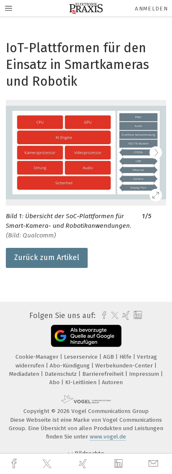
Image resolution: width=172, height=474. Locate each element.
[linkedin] (119, 464)
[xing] (84, 464)
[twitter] (48, 464)
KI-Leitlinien (81, 382)
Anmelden (151, 8)
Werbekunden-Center (124, 365)
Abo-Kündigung (70, 365)
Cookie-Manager (37, 356)
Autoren (112, 382)
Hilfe (126, 356)
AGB (109, 356)
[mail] (154, 463)
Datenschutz (61, 373)
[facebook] (15, 463)
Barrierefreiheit (103, 373)
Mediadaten (25, 373)
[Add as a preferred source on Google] (86, 336)
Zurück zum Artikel (46, 257)
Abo (55, 382)
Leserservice (81, 356)
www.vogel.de (108, 436)
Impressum (145, 373)
